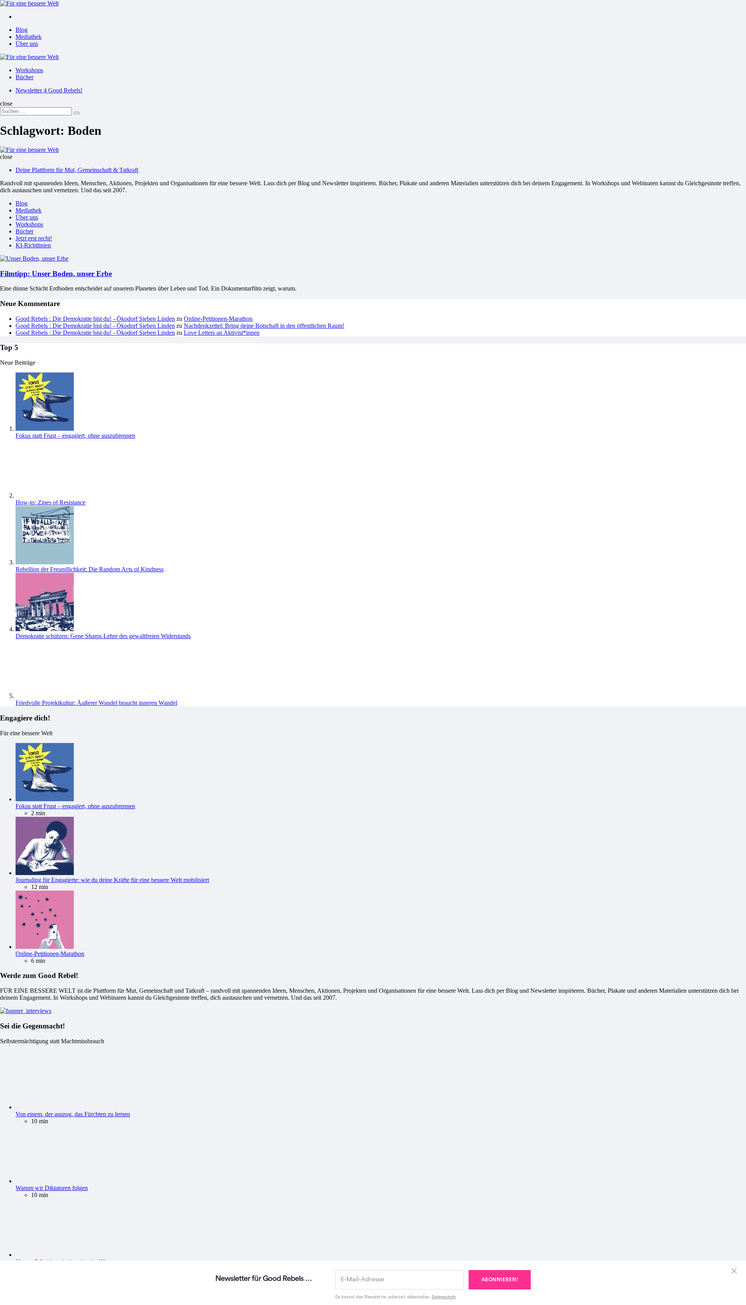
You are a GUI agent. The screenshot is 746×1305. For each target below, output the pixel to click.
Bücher (24, 77)
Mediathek (29, 36)
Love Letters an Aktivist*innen (222, 332)
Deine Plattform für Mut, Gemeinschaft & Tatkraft (77, 170)
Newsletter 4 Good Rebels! (49, 90)
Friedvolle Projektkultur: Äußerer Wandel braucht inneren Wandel (96, 702)
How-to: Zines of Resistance (50, 502)
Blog (22, 29)
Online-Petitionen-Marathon (218, 318)
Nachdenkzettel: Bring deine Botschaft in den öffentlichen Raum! (264, 325)
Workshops (29, 70)
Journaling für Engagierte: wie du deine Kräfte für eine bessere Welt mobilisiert (112, 880)
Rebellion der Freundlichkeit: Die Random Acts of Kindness (90, 569)
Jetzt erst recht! (34, 238)
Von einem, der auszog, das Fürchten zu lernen (73, 1114)
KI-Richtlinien (33, 245)
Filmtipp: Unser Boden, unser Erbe (56, 274)
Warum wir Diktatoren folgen (52, 1188)
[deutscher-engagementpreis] (25, 1010)
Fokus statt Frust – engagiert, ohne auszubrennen (75, 435)
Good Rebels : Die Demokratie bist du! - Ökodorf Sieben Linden (95, 318)
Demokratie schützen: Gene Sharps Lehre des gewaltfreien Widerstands (103, 636)
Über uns (27, 43)
